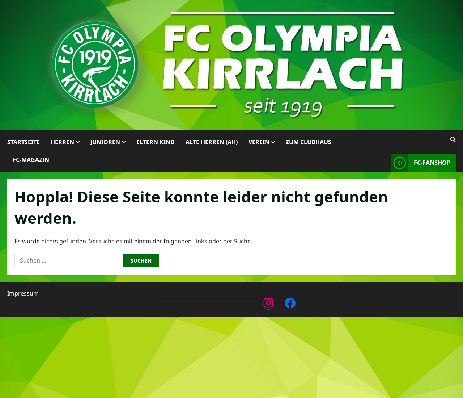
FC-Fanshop (432, 163)
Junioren (105, 142)
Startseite (23, 142)
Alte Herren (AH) (212, 142)
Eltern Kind (155, 142)
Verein (259, 142)
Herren (62, 142)
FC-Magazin (31, 160)
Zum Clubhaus (308, 142)
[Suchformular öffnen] (453, 139)
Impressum (23, 293)
